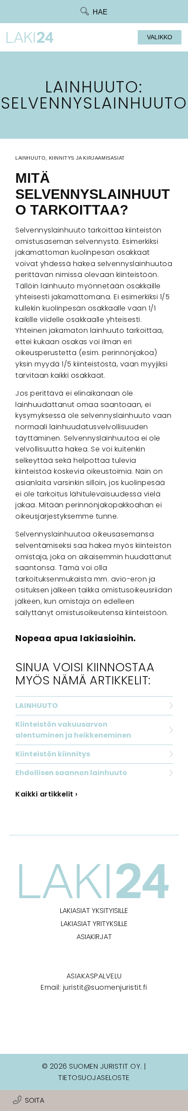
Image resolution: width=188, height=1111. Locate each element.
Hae (100, 12)
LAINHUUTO (36, 706)
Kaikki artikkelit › (46, 794)
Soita (34, 1100)
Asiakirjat (94, 937)
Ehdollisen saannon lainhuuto (71, 773)
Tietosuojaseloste (94, 1078)
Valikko (159, 37)
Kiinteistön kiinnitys (52, 754)
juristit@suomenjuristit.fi (105, 987)
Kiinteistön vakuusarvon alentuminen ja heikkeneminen (73, 730)
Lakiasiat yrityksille (94, 924)
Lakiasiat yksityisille (94, 911)
